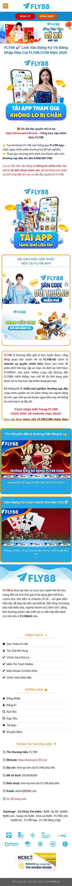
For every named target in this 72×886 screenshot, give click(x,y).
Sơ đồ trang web (16, 798)
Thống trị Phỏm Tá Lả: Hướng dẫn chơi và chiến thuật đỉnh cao (36, 552)
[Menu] (5, 6)
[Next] (69, 467)
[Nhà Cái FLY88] (36, 6)
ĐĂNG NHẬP (47, 16)
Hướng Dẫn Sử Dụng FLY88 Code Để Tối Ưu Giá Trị (36, 482)
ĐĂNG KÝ (25, 16)
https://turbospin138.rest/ (22, 133)
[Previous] (3, 467)
